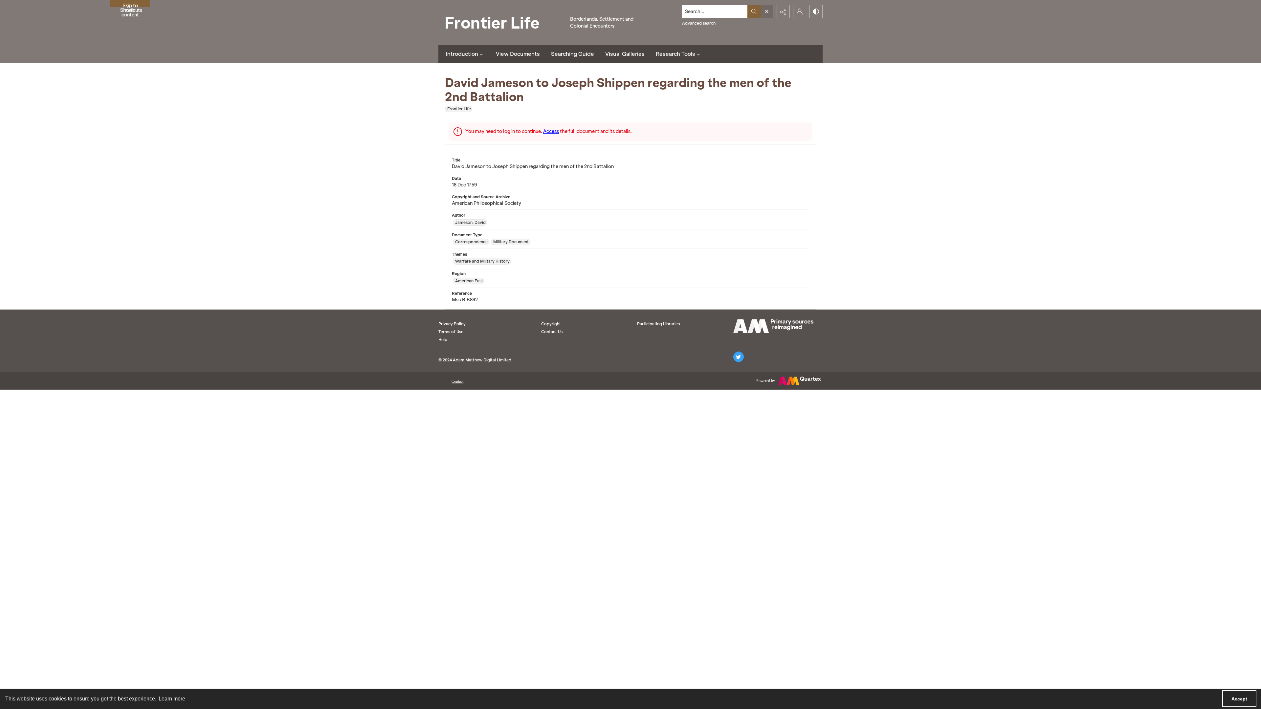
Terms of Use (450, 331)
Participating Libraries (658, 323)
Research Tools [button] (675, 54)
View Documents (518, 54)
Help (442, 339)
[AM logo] (773, 326)
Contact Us (552, 331)
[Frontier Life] (497, 22)
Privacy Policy (452, 323)
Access (551, 131)
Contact (457, 381)
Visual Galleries (625, 54)
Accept (1239, 698)
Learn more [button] (172, 698)
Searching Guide (572, 54)
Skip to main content (130, 5)
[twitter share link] (738, 357)
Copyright (551, 323)
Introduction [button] (462, 54)
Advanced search (699, 23)
